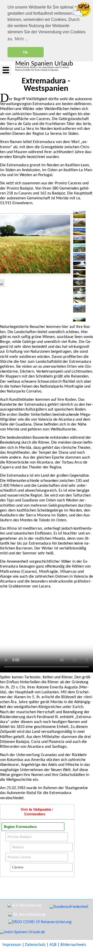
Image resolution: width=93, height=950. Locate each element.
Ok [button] (25, 52)
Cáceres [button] (17, 867)
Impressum (12, 945)
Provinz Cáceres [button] (19, 857)
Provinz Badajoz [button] (19, 837)
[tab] (37, 812)
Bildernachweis (73, 945)
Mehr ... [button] (21, 39)
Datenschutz (35, 945)
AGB (53, 945)
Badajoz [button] (18, 847)
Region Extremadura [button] (20, 827)
